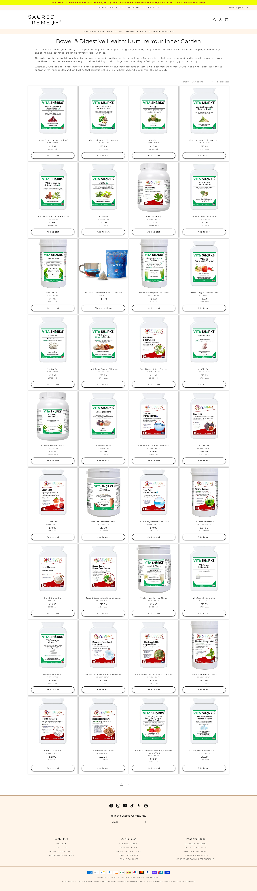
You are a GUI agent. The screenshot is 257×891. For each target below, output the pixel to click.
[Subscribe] (145, 822)
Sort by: (185, 82)
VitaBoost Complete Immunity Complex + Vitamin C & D (153, 752)
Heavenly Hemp (153, 216)
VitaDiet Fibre (52, 293)
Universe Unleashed (204, 522)
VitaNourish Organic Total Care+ (154, 293)
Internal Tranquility (53, 751)
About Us (61, 844)
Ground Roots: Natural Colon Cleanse (103, 598)
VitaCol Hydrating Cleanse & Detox (204, 751)
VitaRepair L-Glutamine (204, 598)
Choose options (103, 308)
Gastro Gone (53, 522)
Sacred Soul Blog (196, 844)
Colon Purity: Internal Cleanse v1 (154, 522)
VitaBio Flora (204, 369)
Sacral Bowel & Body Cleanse (153, 369)
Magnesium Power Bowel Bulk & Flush (103, 674)
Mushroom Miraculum (103, 751)
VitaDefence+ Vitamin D (52, 674)
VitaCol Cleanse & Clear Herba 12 (204, 140)
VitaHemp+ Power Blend (53, 445)
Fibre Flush (204, 445)
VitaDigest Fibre (103, 445)
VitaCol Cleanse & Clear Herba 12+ (53, 216)
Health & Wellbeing (195, 851)
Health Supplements (196, 855)
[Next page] (136, 784)
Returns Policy (128, 847)
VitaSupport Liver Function (204, 216)
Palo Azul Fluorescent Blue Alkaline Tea (103, 293)
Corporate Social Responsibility (195, 859)
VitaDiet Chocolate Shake (103, 522)
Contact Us (61, 847)
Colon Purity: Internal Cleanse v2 (153, 445)
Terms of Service (129, 855)
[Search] (215, 20)
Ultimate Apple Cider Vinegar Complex (153, 674)
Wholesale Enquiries (61, 855)
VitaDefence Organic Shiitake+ (103, 369)
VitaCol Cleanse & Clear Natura (103, 140)
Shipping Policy (128, 844)
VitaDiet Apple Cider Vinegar (204, 293)
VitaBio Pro (53, 369)
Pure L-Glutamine (52, 598)
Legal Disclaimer (129, 859)
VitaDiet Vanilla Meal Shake (154, 598)
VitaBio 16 (103, 216)
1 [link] (121, 783)
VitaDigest (154, 140)
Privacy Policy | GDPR (128, 851)
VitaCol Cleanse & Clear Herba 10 (52, 140)
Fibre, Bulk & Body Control (204, 674)
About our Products (61, 851)
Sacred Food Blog (196, 847)
